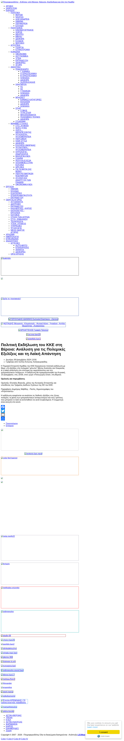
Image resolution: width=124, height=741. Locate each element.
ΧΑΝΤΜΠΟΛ (21, 84)
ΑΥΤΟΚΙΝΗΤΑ (17, 202)
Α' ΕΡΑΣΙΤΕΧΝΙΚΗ (28, 74)
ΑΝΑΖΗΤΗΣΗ (12, 241)
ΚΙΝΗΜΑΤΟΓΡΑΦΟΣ (25, 30)
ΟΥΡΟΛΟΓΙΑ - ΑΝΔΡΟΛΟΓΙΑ (22, 153)
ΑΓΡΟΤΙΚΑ (15, 45)
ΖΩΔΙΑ (9, 731)
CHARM (19, 158)
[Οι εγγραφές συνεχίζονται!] (33, 597)
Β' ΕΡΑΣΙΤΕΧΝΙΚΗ (28, 76)
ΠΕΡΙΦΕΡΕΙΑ (21, 23)
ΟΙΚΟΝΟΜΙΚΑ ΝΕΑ (24, 184)
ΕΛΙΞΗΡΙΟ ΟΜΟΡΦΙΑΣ (25, 145)
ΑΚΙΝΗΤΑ (20, 250)
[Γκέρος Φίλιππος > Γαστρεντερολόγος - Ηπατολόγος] (7, 657)
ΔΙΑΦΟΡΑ (20, 39)
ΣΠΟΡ (18, 108)
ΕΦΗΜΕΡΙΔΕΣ (12, 728)
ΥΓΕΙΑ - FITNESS (18, 224)
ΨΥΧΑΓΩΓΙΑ (16, 228)
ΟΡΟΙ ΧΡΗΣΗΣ (17, 254)
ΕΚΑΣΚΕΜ (25, 102)
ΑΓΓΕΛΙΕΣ (15, 243)
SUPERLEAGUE (27, 82)
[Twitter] (33, 411)
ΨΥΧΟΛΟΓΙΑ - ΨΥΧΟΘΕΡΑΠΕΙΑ (23, 135)
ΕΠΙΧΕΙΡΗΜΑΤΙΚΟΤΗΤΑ (21, 195)
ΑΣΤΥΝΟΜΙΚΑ (22, 56)
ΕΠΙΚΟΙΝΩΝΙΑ (12, 239)
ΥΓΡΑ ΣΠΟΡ (25, 113)
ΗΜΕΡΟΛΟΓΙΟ (12, 237)
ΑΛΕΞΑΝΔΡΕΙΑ (22, 19)
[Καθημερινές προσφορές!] (33, 307)
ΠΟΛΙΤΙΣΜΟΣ (17, 28)
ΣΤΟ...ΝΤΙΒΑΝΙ (22, 126)
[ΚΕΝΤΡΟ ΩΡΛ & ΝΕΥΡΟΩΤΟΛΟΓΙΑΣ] (7, 644)
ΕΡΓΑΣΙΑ (10, 187)
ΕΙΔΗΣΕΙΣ (10, 10)
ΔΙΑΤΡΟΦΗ (16, 204)
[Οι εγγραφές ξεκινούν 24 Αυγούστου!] (8, 640)
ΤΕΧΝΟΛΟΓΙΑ (17, 221)
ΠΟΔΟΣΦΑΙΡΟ (22, 69)
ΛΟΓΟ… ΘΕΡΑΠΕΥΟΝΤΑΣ (23, 131)
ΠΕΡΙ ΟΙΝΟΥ (21, 139)
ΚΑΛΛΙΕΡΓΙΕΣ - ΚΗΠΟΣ (21, 208)
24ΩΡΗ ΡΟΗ (11, 8)
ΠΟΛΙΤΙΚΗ (15, 13)
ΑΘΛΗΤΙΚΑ (16, 67)
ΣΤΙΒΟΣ (23, 110)
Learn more (92, 726)
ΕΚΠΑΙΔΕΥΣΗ (22, 60)
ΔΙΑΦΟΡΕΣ (21, 63)
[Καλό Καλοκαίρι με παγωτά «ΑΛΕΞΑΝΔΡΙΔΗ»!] (33, 507)
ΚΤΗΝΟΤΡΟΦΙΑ (23, 50)
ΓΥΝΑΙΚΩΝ (25, 91)
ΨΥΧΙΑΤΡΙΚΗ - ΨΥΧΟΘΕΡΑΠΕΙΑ (23, 148)
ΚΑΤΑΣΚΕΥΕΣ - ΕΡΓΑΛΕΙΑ (17, 212)
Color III (17, 739)
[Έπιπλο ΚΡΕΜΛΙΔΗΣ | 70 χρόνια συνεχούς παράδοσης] (14, 702)
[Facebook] (33, 407)
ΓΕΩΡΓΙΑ (20, 47)
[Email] (33, 415)
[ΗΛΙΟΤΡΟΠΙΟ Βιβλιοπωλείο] (8, 661)
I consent (103, 732)
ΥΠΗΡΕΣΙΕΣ (16, 226)
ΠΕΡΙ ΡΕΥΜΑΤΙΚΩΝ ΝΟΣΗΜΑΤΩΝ (24, 175)
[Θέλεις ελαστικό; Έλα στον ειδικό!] (33, 266)
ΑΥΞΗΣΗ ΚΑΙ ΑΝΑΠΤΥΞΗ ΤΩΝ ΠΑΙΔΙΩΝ (23, 180)
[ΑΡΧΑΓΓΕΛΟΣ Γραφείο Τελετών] (33, 330)
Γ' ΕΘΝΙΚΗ (25, 71)
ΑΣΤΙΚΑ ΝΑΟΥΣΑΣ (14, 722)
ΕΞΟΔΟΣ (19, 41)
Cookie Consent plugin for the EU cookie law (103, 736)
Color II (10, 739)
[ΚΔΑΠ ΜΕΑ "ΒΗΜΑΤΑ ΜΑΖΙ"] (9, 653)
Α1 (21, 87)
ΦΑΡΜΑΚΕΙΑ (11, 724)
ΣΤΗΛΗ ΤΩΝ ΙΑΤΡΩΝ (20, 217)
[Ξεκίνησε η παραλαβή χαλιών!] (8, 675)
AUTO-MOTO (21, 245)
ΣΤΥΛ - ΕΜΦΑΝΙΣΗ (19, 219)
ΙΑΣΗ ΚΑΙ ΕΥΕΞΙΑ (23, 161)
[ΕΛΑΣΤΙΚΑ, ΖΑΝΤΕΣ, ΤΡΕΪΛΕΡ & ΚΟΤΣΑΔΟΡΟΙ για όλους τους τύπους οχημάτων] (33, 319)
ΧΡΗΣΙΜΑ (10, 234)
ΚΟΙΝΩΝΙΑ (15, 52)
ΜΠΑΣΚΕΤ (20, 97)
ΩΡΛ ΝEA (20, 167)
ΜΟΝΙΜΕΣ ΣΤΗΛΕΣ (19, 124)
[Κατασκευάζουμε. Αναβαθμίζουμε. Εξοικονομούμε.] (33, 339)
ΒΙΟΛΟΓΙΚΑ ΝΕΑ (23, 156)
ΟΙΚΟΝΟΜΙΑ (21, 54)
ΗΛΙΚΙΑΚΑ (24, 78)
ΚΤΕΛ (8, 720)
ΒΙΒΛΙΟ (19, 37)
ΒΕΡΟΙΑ (19, 15)
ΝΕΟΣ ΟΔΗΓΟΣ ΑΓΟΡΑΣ (18, 231)
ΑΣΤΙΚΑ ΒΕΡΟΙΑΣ (14, 715)
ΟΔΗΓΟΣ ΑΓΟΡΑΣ (14, 200)
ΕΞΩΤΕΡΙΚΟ (16, 193)
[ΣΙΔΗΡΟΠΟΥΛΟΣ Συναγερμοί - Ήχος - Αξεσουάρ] (12, 670)
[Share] (33, 419)
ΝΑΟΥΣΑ (19, 17)
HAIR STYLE (21, 141)
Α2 (21, 89)
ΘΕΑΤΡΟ (19, 34)
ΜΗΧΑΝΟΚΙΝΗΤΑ (28, 115)
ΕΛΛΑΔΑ (19, 26)
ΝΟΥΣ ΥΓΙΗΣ (21, 128)
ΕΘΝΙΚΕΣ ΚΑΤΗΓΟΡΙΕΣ (31, 100)
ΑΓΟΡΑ (19, 65)
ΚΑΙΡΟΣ (9, 726)
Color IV (24, 739)
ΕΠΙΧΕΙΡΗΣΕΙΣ (22, 248)
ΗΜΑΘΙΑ (19, 21)
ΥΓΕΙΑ (18, 58)
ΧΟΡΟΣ (19, 32)
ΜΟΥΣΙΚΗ (20, 43)
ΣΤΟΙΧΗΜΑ (21, 121)
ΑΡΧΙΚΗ (9, 6)
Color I (4, 739)
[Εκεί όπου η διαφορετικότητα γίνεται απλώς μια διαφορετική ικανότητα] (8, 696)
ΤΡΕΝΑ (9, 718)
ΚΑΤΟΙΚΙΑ (15, 215)
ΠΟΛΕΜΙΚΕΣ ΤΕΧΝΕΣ (30, 117)
